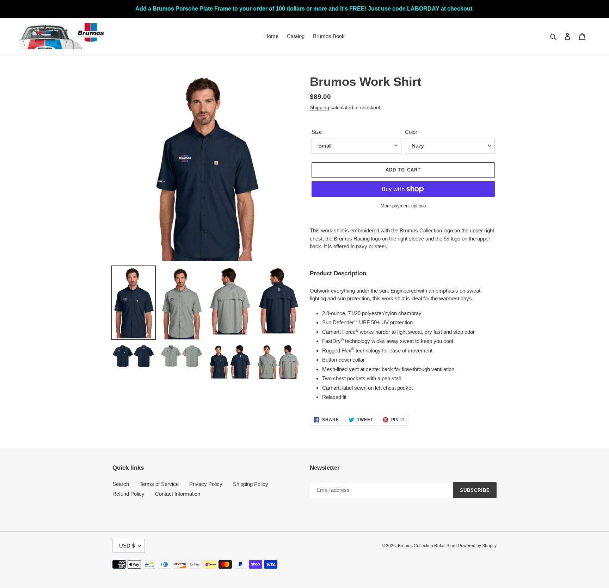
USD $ (127, 546)
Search (120, 484)
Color (411, 132)
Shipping (319, 107)
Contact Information (177, 494)
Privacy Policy (205, 484)
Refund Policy (128, 494)
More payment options (403, 205)
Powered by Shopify (477, 545)
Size (317, 132)
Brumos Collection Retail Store (427, 545)
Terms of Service (159, 484)
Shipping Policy (250, 484)
